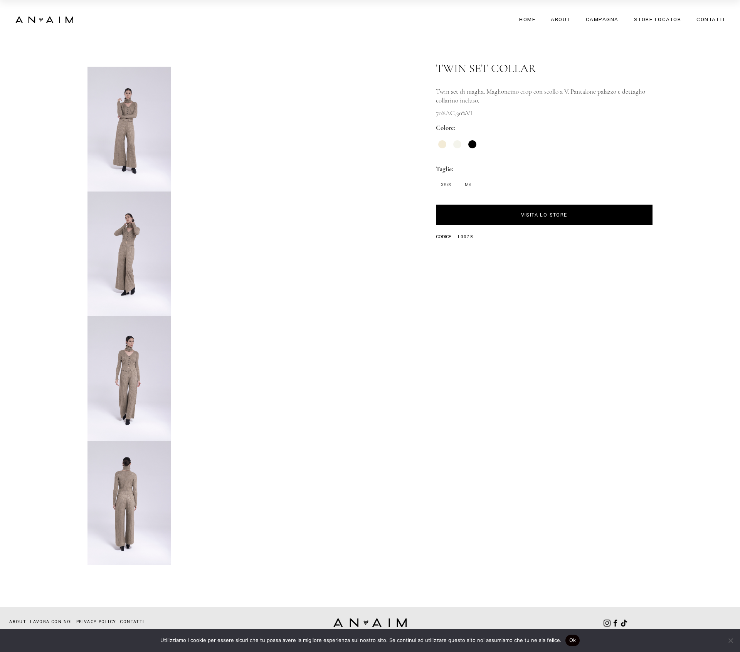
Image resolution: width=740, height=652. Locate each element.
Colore (445, 128)
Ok (572, 640)
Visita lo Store (544, 215)
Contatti (132, 622)
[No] (730, 640)
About (17, 622)
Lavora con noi (51, 622)
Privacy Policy (96, 622)
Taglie (444, 169)
